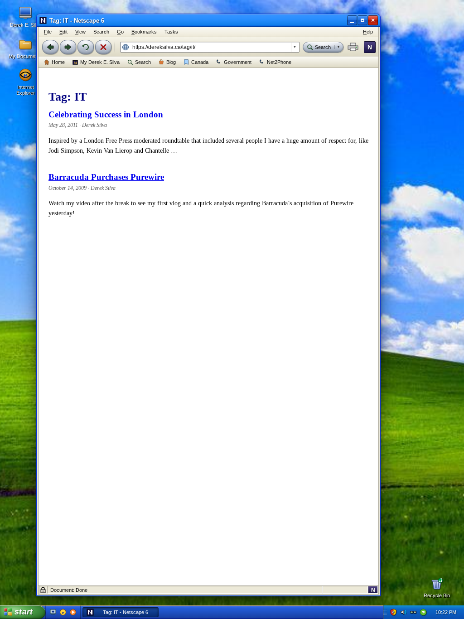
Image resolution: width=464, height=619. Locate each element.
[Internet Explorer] (63, 612)
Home (58, 62)
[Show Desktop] (53, 612)
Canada (199, 62)
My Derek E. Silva (100, 62)
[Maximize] (362, 20)
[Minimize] (352, 20)
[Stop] (103, 47)
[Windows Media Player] (72, 612)
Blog (171, 62)
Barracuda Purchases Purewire (106, 177)
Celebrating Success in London (105, 114)
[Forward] (68, 47)
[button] (353, 47)
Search (143, 62)
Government (237, 62)
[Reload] (85, 47)
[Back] (50, 47)
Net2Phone (279, 62)
